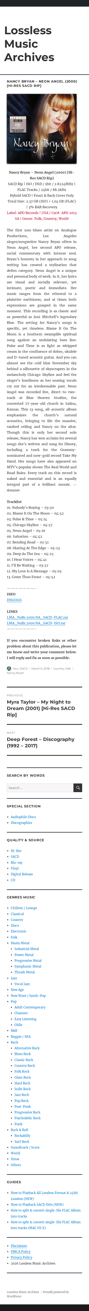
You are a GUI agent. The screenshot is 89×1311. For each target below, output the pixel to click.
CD (13, 880)
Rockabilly (22, 1136)
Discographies (21, 823)
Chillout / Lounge (24, 908)
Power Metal (24, 955)
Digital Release (22, 874)
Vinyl (15, 868)
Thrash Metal (24, 972)
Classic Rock (23, 1060)
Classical (17, 914)
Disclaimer (19, 1246)
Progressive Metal (28, 961)
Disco (15, 926)
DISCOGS (14, 600)
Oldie (18, 1025)
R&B (14, 1031)
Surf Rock (21, 1142)
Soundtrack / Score (25, 1147)
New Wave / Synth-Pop (28, 996)
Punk (18, 1124)
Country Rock (24, 1066)
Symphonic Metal (27, 966)
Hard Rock (22, 1083)
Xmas (15, 1159)
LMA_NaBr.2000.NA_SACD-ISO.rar (36, 623)
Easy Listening (25, 1019)
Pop (14, 1001)
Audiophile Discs (23, 817)
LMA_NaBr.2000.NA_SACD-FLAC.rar (37, 617)
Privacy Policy (21, 1257)
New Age (17, 990)
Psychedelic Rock (27, 1118)
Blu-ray (16, 863)
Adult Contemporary (29, 1007)
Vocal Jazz (22, 984)
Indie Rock (22, 1089)
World (15, 1153)
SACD (15, 857)
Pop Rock (21, 1101)
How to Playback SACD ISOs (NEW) (37, 1205)
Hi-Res (16, 851)
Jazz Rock (21, 1095)
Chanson (21, 1013)
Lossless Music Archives (29, 44)
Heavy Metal (20, 943)
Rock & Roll (19, 1130)
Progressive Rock (27, 1112)
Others (16, 1165)
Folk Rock (21, 1071)
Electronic (18, 931)
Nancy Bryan (15, 672)
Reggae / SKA (21, 1037)
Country (58, 668)
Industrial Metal (26, 949)
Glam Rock (22, 1077)
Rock (14, 1042)
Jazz (14, 978)
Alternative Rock (27, 1048)
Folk (68, 668)
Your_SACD (20, 668)
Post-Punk (22, 1107)
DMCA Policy (20, 1252)
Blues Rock (22, 1054)
